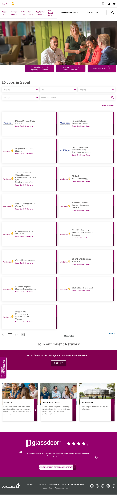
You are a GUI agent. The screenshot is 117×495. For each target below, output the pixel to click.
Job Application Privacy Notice (73, 484)
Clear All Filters (108, 105)
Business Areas (14, 13)
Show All (112, 333)
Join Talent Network (51, 13)
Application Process (40, 13)
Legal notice (47, 488)
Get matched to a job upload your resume (39, 68)
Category (6, 90)
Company (82, 90)
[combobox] (96, 12)
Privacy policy (54, 484)
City (42, 90)
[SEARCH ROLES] (113, 12)
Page (3, 335)
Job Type (6, 97)
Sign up (58, 363)
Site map (30, 484)
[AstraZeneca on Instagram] (92, 486)
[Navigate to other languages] (114, 3)
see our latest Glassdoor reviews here (57, 467)
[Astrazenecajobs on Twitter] (108, 486)
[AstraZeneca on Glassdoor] (113, 486)
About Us (4, 13)
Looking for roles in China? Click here (71, 68)
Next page (69, 335)
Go (22, 335)
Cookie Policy (41, 484)
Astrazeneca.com (61, 488)
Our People (30, 13)
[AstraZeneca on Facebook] (97, 486)
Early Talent (23, 13)
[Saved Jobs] (103, 4)
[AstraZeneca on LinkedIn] (102, 486)
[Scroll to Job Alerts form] (109, 3)
